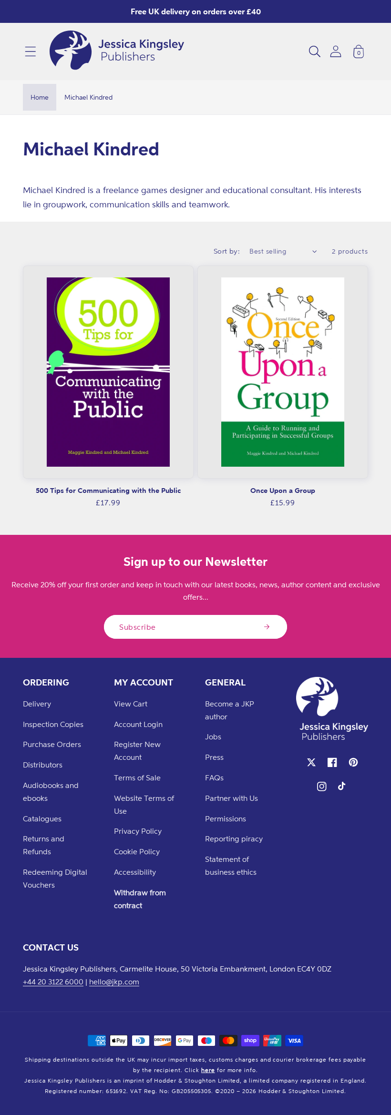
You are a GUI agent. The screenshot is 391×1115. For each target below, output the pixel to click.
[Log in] (335, 51)
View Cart (130, 703)
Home (40, 97)
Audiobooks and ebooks (51, 791)
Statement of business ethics (231, 865)
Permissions (225, 818)
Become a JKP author (229, 710)
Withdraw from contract (140, 899)
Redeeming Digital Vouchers (55, 878)
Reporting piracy (234, 838)
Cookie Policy (137, 851)
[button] (30, 51)
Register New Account (137, 750)
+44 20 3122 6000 (53, 981)
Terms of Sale (137, 777)
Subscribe (137, 627)
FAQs (214, 777)
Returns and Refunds (43, 845)
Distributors (42, 764)
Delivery (37, 703)
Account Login (138, 724)
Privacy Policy (138, 831)
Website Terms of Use (144, 804)
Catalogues (42, 818)
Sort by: (227, 251)
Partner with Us (231, 798)
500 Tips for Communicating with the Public (108, 490)
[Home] (117, 51)
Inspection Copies (53, 724)
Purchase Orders (52, 744)
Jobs (213, 736)
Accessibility (135, 872)
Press (214, 757)
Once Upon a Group (282, 490)
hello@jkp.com (114, 981)
